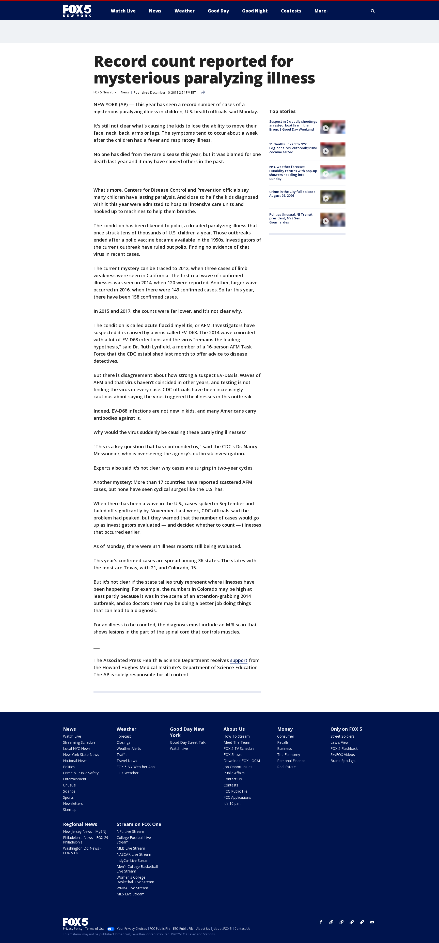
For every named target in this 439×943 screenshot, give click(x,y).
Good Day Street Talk (188, 742)
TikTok (341, 922)
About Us (234, 729)
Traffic (122, 754)
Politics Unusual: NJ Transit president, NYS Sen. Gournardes (290, 218)
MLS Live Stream (131, 894)
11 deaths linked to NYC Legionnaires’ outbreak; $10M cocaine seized (293, 148)
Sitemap (69, 809)
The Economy (288, 754)
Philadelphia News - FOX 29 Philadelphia (85, 840)
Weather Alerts (129, 748)
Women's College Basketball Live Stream (135, 879)
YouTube (352, 922)
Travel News (127, 760)
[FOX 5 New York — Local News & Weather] (80, 11)
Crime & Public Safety (81, 772)
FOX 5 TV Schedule (239, 748)
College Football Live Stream (134, 840)
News (125, 92)
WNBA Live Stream (132, 887)
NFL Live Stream (130, 831)
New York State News (81, 754)
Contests (231, 785)
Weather (126, 729)
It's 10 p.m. (232, 803)
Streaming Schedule (79, 742)
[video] (333, 127)
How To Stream (237, 736)
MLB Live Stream (131, 848)
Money (285, 729)
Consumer (285, 736)
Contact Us (233, 779)
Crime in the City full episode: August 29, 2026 (292, 193)
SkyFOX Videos (343, 754)
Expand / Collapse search (373, 11)
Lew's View (340, 742)
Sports (68, 797)
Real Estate (286, 766)
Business (284, 748)
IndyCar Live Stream (133, 860)
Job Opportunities (238, 766)
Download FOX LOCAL (242, 760)
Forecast (124, 736)
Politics (69, 766)
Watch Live (72, 736)
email (372, 922)
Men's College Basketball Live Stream (137, 869)
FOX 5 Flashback (344, 748)
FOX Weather (127, 772)
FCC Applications (237, 797)
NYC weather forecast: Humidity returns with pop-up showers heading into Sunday (293, 173)
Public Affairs (234, 772)
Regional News (80, 824)
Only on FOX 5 (346, 729)
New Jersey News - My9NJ (84, 831)
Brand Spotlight (343, 760)
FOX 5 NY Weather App (136, 766)
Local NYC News (76, 748)
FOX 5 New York (104, 92)
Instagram (331, 922)
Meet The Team (237, 742)
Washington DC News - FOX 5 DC (82, 850)
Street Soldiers (342, 736)
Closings (123, 742)
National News (75, 760)
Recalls (283, 742)
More (320, 11)
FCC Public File (235, 791)
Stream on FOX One (139, 824)
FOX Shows (233, 754)
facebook (321, 922)
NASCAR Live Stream (134, 854)
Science (69, 791)
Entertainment (74, 779)
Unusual (69, 785)
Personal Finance (291, 760)
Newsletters (73, 803)
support (238, 660)
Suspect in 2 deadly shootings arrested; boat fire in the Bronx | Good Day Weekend (293, 125)
